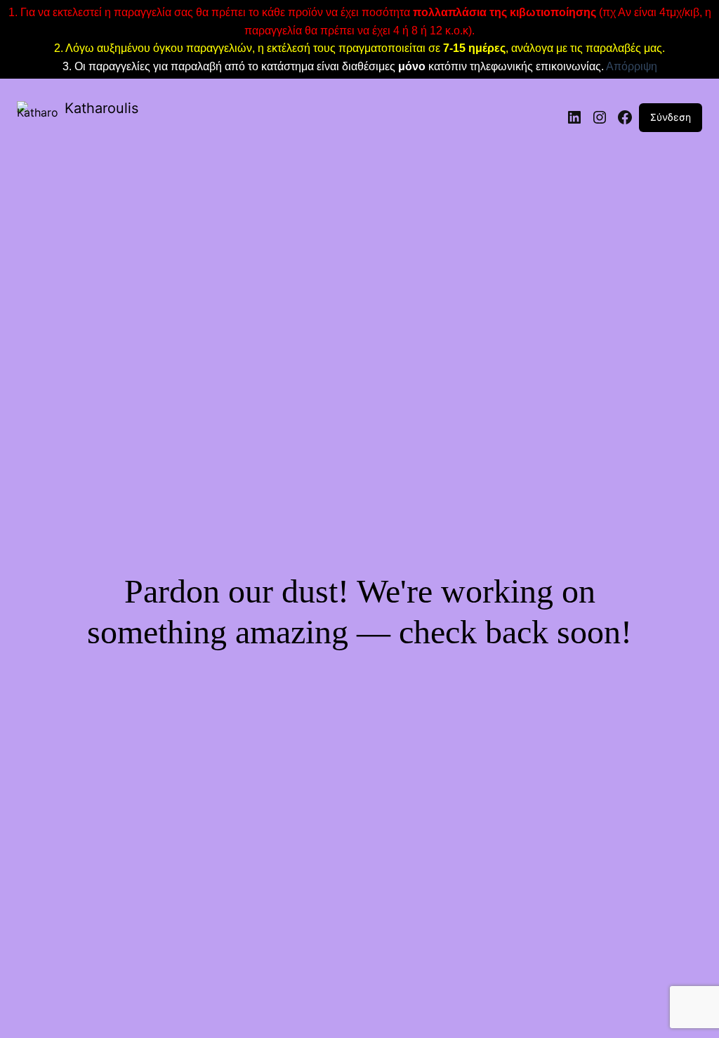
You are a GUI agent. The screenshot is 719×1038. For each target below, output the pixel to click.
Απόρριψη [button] (631, 66)
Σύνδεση (670, 117)
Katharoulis (101, 108)
